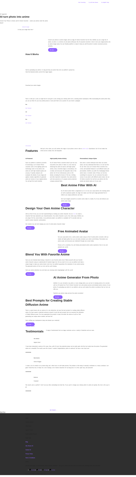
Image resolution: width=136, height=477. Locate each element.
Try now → (52, 50)
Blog (27, 442)
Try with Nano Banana (93, 2)
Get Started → (53, 410)
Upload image (25, 27)
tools (74, 214)
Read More (2, 412)
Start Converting (81, 2)
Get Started (28, 108)
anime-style (85, 148)
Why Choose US (29, 446)
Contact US (28, 450)
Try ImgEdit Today (105, 2)
